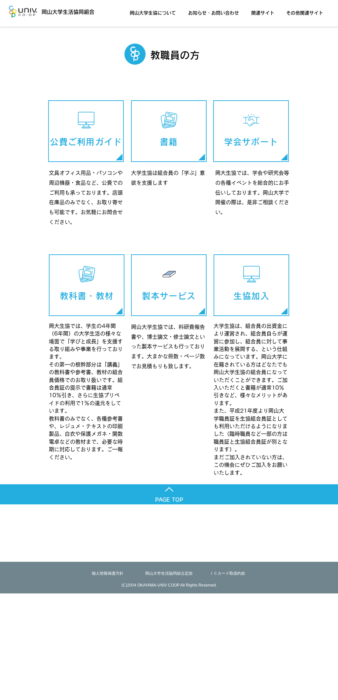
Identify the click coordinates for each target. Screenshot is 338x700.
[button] (154, 10)
